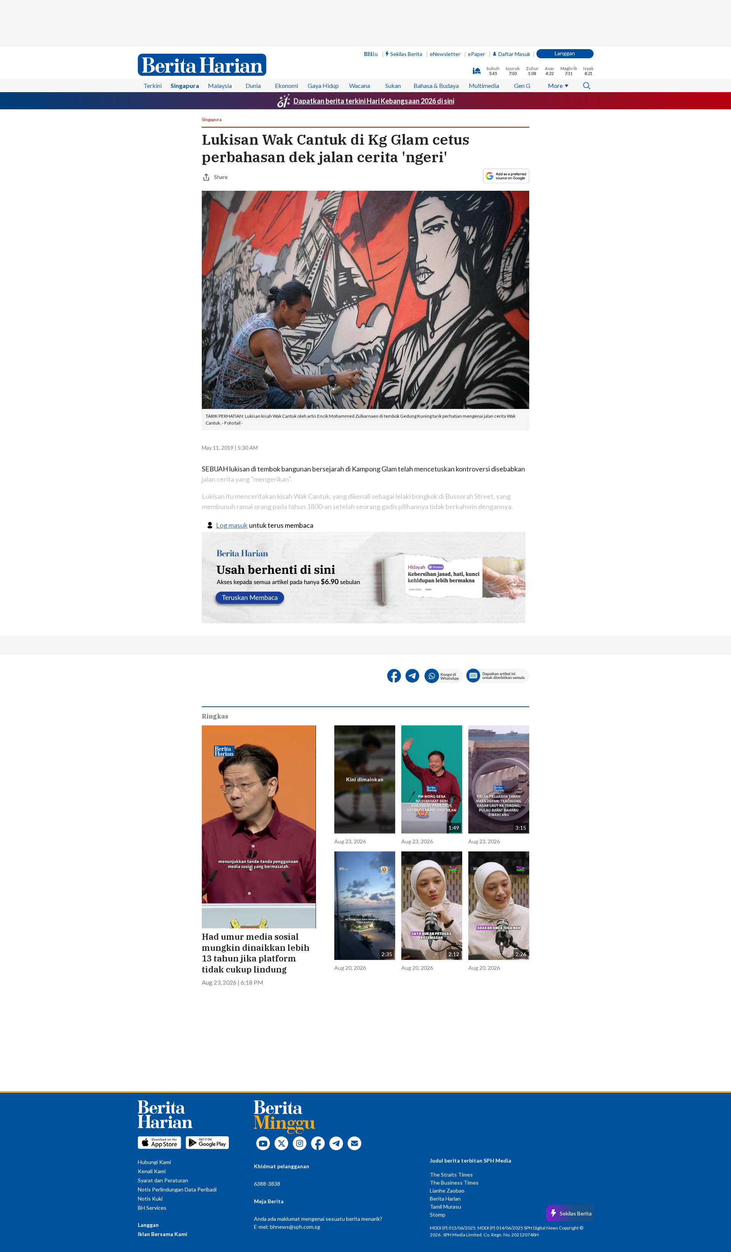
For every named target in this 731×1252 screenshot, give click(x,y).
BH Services (152, 1207)
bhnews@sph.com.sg (295, 1226)
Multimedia (484, 85)
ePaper (476, 54)
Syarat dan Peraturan (163, 1180)
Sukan (393, 85)
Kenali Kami (152, 1171)
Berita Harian (445, 1198)
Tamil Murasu (445, 1206)
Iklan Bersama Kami (162, 1234)
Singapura (185, 85)
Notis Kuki (150, 1198)
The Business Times (454, 1182)
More (555, 85)
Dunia (253, 85)
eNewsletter (445, 54)
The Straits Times (451, 1174)
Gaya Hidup (323, 85)
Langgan (565, 53)
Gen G (522, 85)
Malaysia (220, 85)
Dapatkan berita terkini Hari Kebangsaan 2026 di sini (374, 101)
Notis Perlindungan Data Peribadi (177, 1189)
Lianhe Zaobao (447, 1190)
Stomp (437, 1214)
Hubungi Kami (154, 1162)
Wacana (359, 85)
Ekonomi (286, 85)
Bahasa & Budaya (436, 85)
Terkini (153, 85)
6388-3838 (267, 1183)
